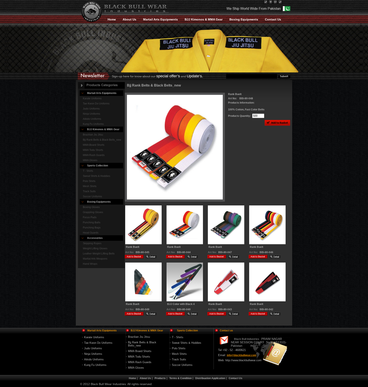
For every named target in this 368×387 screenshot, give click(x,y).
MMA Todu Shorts (93, 150)
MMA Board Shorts (93, 144)
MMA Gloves (90, 160)
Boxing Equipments (243, 19)
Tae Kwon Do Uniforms (96, 103)
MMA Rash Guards (94, 155)
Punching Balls (91, 222)
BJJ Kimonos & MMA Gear (204, 19)
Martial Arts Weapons (95, 258)
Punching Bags (92, 227)
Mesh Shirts (89, 186)
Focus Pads (89, 217)
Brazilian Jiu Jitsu (93, 134)
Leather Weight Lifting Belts (99, 253)
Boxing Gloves (91, 207)
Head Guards (90, 232)
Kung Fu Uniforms (93, 124)
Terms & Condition (180, 378)
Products (160, 378)
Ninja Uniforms (91, 113)
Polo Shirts (89, 181)
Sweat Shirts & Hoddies (96, 176)
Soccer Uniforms (92, 196)
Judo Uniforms (91, 108)
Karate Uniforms (92, 98)
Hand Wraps (90, 263)
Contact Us (273, 19)
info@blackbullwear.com (241, 355)
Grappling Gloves (93, 212)
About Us (129, 19)
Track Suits (89, 191)
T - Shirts (88, 170)
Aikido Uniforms (92, 118)
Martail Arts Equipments (160, 19)
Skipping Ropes (92, 243)
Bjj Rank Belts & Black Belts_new (102, 139)
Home (112, 19)
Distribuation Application (210, 378)
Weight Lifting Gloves (95, 248)
